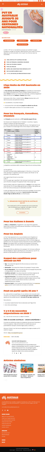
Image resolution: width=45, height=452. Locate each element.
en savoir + (22, 212)
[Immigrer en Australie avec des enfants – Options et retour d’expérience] (28, 368)
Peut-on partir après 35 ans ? (14, 71)
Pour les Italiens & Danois (14, 64)
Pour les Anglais (11, 66)
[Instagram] (40, 0)
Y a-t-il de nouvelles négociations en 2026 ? (19, 73)
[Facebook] (38, 0)
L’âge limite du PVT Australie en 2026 (17, 59)
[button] (41, 4)
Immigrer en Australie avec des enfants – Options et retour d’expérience (28, 376)
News (3, 440)
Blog (3, 442)
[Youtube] (42, 0)
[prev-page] (4, 380)
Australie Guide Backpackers (6, 29)
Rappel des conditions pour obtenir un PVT (19, 69)
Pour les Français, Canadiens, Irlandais (18, 62)
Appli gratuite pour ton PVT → (24, 0)
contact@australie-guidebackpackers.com (10, 407)
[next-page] (6, 380)
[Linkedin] (17, 353)
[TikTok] (19, 353)
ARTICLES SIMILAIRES (15, 360)
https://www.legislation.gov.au (15, 332)
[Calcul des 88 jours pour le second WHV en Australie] (11, 368)
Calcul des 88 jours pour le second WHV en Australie (10, 375)
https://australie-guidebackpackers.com (20, 342)
